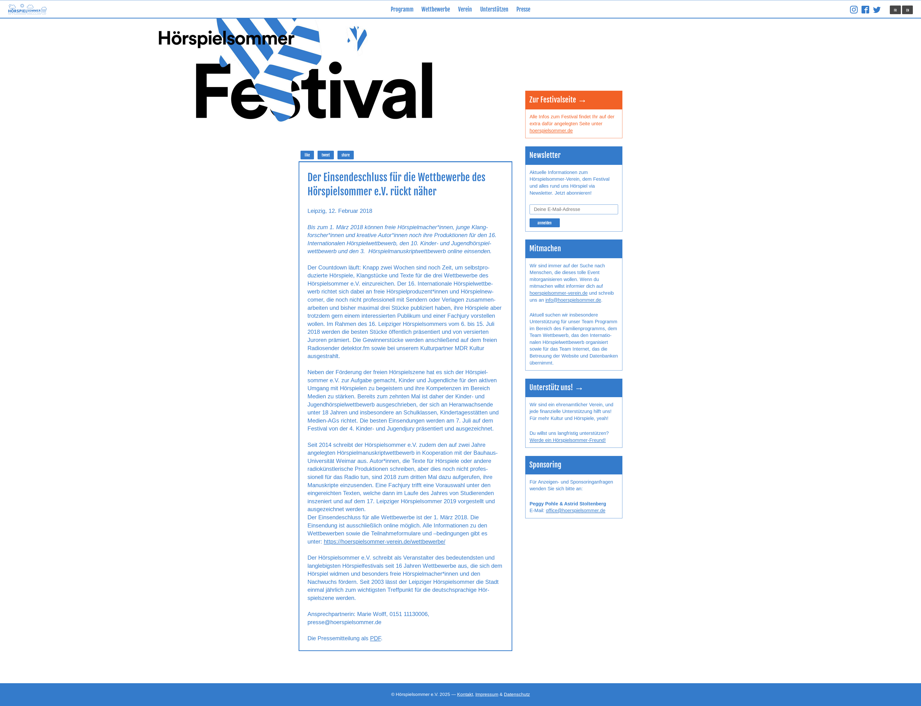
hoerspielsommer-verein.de (559, 293)
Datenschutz (517, 694)
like (307, 155)
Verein (465, 9)
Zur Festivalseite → (558, 99)
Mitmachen (545, 248)
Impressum (486, 694)
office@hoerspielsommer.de (575, 510)
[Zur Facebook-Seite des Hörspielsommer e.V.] (865, 10)
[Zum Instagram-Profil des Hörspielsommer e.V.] (854, 10)
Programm (402, 9)
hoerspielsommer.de (551, 130)
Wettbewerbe (435, 9)
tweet (326, 155)
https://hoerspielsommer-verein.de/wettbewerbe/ (384, 541)
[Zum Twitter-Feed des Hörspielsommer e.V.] (877, 10)
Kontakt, (465, 694)
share (346, 155)
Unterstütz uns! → (556, 387)
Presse (523, 9)
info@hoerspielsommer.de (573, 300)
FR (895, 10)
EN (907, 10)
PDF (375, 638)
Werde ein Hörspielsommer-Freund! (568, 440)
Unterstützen (494, 9)
